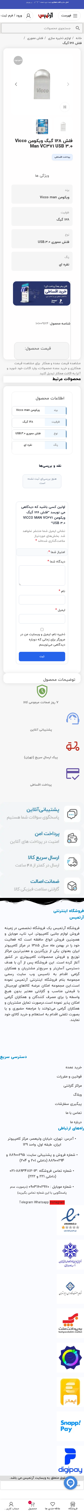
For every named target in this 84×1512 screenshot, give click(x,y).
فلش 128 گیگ (72, 43)
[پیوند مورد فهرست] (42, 1068)
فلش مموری (34, 38)
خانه (78, 38)
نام (62, 591)
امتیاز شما (56, 552)
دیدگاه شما (56, 561)
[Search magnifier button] (77, 28)
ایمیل (60, 610)
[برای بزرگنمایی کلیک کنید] (64, 107)
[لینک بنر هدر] (42, 4)
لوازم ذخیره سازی (59, 38)
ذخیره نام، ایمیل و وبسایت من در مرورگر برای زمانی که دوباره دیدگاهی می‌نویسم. (42, 639)
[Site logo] (46, 15)
